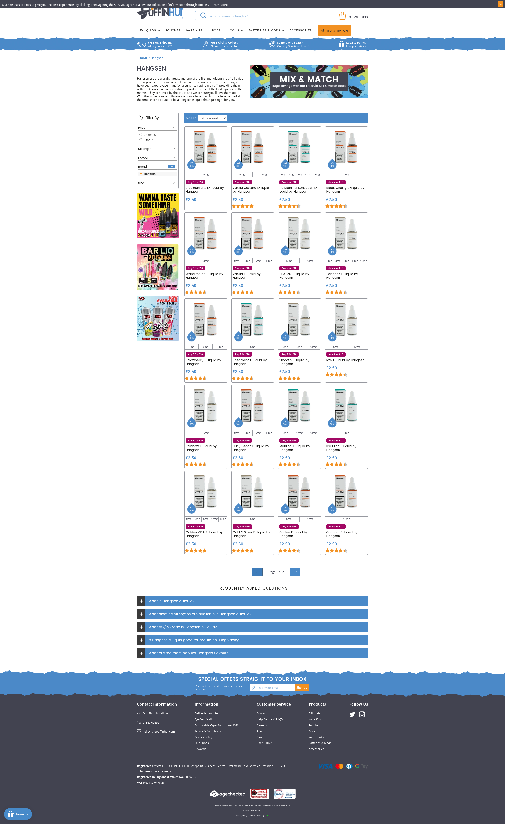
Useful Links (265, 743)
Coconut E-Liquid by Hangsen (341, 534)
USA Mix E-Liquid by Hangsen (294, 275)
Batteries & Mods (320, 743)
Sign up (301, 687)
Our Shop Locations (155, 713)
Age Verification (205, 719)
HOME (143, 58)
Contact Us (264, 713)
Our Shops (202, 743)
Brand (142, 166)
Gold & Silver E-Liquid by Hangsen (251, 534)
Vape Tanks (316, 737)
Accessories (316, 749)
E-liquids (314, 713)
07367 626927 (152, 722)
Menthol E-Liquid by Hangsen (294, 448)
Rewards (200, 749)
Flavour (143, 158)
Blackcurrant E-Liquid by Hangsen (205, 189)
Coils (312, 731)
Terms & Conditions (208, 731)
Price (141, 128)
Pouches (314, 725)
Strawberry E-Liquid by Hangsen (203, 362)
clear (171, 166)
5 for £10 (149, 140)
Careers (262, 725)
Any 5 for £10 (195, 182)
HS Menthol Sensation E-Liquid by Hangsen (298, 189)
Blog (259, 737)
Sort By (191, 118)
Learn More (220, 5)
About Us (263, 731)
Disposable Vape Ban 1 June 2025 (217, 725)
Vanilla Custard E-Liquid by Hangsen (251, 189)
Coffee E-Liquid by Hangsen (293, 534)
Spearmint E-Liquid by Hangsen (250, 362)
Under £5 (149, 135)
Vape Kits (315, 719)
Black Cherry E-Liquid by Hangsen (345, 189)
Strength (144, 149)
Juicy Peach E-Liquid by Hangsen (251, 448)
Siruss (267, 815)
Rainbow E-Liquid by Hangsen (201, 448)
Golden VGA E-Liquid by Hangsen (204, 534)
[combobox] (231, 15)
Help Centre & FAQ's (270, 719)
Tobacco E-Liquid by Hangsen (342, 275)
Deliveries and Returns (210, 713)
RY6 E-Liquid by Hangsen (345, 360)
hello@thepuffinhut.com (159, 731)
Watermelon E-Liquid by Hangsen (204, 275)
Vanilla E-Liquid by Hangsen (247, 275)
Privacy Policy (203, 737)
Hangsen (149, 174)
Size (141, 183)
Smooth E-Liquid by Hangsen (294, 362)
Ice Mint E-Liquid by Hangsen (341, 448)
